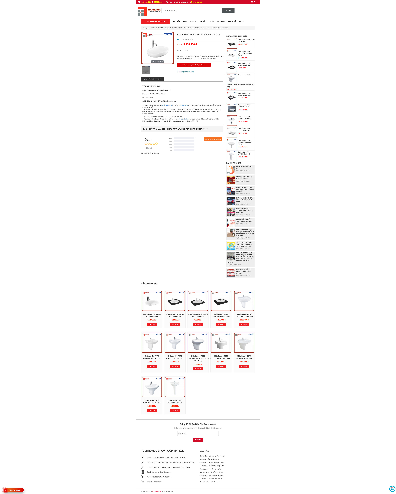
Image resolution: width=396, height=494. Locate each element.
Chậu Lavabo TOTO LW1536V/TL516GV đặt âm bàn (245, 53)
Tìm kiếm (228, 10)
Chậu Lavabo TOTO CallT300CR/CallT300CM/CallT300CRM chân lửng (202, 358)
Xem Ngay (152, 324)
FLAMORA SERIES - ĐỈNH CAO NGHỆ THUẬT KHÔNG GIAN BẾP (245, 189)
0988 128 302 (145, 2)
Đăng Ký (198, 440)
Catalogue (221, 21)
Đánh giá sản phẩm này (213, 139)
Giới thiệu (176, 21)
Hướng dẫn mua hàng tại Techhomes (212, 456)
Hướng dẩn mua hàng (186, 72)
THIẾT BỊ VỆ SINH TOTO (173, 28)
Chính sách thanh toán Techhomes (211, 475)
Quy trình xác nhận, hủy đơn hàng (211, 472)
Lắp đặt (203, 21)
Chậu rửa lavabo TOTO (191, 28)
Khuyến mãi (232, 21)
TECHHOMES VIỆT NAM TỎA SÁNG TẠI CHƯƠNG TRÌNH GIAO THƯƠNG (244, 244)
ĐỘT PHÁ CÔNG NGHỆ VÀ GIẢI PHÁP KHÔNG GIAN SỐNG (244, 200)
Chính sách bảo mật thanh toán (210, 469)
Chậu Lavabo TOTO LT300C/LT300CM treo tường (245, 142)
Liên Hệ (241, 21)
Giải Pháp (193, 21)
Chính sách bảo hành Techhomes (211, 479)
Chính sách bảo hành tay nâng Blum (212, 466)
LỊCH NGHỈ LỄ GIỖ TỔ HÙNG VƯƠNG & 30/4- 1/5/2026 (243, 271)
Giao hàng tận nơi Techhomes (210, 482)
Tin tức (211, 21)
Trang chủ (146, 28)
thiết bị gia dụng (184, 119)
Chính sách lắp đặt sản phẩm (209, 459)
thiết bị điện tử (183, 105)
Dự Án (185, 21)
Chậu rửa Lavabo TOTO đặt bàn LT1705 (214, 28)
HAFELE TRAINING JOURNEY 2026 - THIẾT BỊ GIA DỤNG (244, 210)
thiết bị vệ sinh (167, 105)
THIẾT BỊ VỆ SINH (157, 28)
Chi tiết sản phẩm (152, 79)
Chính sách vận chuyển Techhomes (212, 462)
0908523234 (158, 2)
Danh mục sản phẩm (157, 21)
